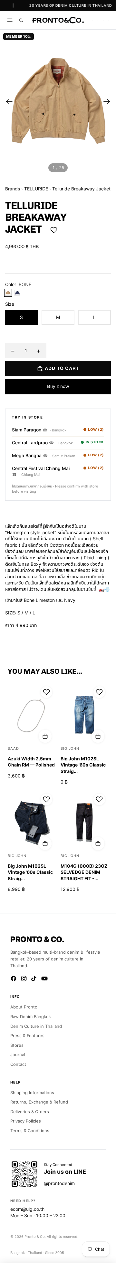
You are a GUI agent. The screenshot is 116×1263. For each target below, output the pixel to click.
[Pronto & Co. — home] (58, 20)
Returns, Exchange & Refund (39, 1101)
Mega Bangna (30, 455)
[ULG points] (98, 20)
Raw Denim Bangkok (30, 1016)
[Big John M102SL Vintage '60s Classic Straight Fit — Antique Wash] (84, 715)
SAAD (13, 749)
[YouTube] (44, 978)
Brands (12, 188)
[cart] (109, 20)
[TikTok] (34, 978)
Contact (18, 1064)
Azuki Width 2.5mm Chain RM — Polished (31, 762)
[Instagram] (24, 978)
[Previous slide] (7, 102)
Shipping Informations (32, 1092)
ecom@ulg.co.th (27, 1209)
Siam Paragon (29, 429)
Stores (17, 1045)
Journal (17, 1054)
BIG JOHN (70, 749)
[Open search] (21, 20)
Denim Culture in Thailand (36, 1026)
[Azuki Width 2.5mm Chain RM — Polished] (31, 715)
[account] (103, 20)
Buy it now (58, 386)
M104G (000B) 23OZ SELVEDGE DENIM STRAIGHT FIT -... (84, 872)
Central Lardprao (33, 442)
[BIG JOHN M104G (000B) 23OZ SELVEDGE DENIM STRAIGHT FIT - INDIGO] (84, 822)
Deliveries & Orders (29, 1111)
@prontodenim (59, 1183)
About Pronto (23, 1006)
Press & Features (27, 1035)
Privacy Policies (25, 1120)
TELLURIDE (36, 188)
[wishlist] (92, 20)
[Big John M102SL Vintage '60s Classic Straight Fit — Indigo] (31, 822)
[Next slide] (109, 102)
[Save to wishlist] (54, 230)
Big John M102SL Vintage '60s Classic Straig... (83, 765)
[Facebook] (13, 978)
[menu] (10, 20)
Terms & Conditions (29, 1130)
